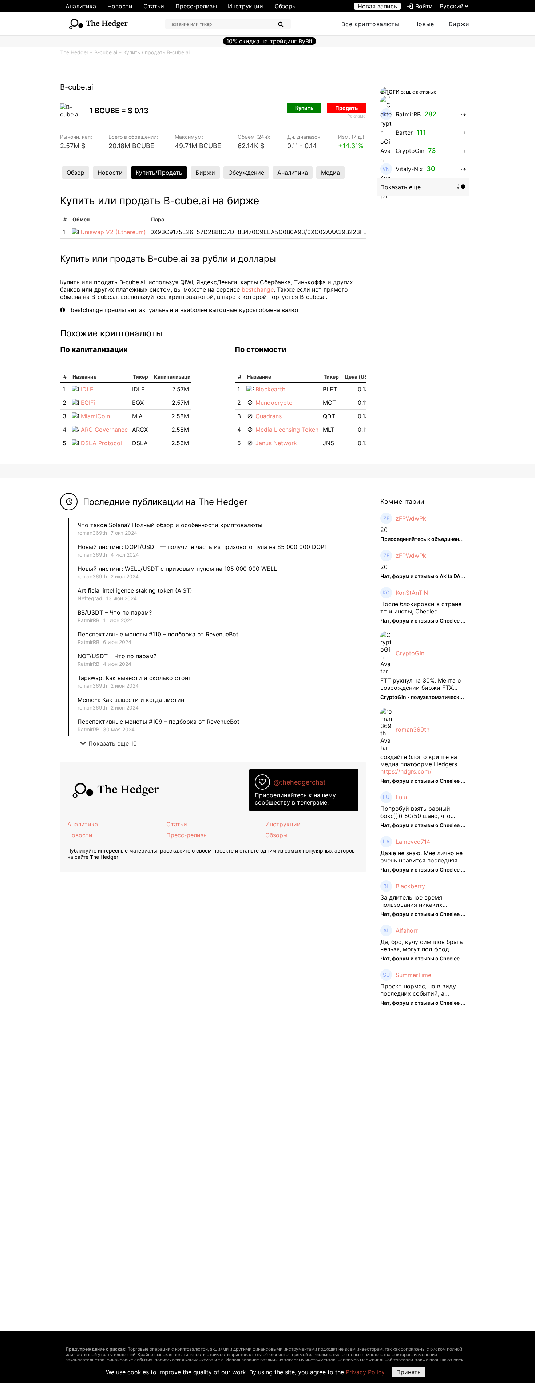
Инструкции (245, 6)
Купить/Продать (159, 172)
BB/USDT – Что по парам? (115, 612)
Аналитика (81, 6)
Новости (119, 6)
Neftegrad (90, 598)
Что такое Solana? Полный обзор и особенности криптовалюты (170, 525)
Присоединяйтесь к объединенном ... (427, 539)
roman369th (92, 533)
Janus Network (276, 443)
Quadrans (268, 416)
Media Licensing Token (286, 429)
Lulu (401, 797)
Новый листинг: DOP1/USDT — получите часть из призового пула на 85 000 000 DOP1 (202, 546)
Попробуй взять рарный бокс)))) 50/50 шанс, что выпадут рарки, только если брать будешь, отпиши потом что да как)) (422, 812)
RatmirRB (88, 620)
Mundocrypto (274, 402)
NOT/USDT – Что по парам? (118, 656)
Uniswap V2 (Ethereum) (113, 232)
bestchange (258, 289)
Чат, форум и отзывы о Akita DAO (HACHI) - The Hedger (449, 576)
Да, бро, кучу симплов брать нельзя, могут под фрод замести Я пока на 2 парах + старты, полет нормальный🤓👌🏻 (422, 945)
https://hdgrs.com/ (406, 771)
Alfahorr (407, 930)
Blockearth (270, 389)
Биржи (459, 24)
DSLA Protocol (101, 443)
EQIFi (88, 402)
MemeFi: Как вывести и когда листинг (132, 699)
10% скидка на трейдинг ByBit (269, 41)
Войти (419, 6)
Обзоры (285, 6)
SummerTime (413, 975)
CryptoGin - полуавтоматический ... (425, 697)
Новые (424, 24)
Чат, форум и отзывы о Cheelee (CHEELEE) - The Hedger (451, 620)
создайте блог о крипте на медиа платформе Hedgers (418, 760)
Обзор (75, 172)
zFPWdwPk (411, 518)
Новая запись (377, 6)
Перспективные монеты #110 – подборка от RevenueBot (158, 634)
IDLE (87, 389)
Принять (408, 1372)
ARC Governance (104, 429)
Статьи (153, 6)
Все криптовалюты (370, 24)
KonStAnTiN (412, 592)
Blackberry (410, 886)
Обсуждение (246, 172)
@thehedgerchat (300, 782)
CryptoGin (410, 653)
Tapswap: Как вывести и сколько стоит (134, 677)
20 (384, 529)
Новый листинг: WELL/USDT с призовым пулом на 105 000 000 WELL (177, 568)
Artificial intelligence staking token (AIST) (135, 590)
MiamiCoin (95, 416)
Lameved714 (413, 841)
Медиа (330, 172)
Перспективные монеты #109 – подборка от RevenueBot (158, 721)
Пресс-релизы (196, 6)
